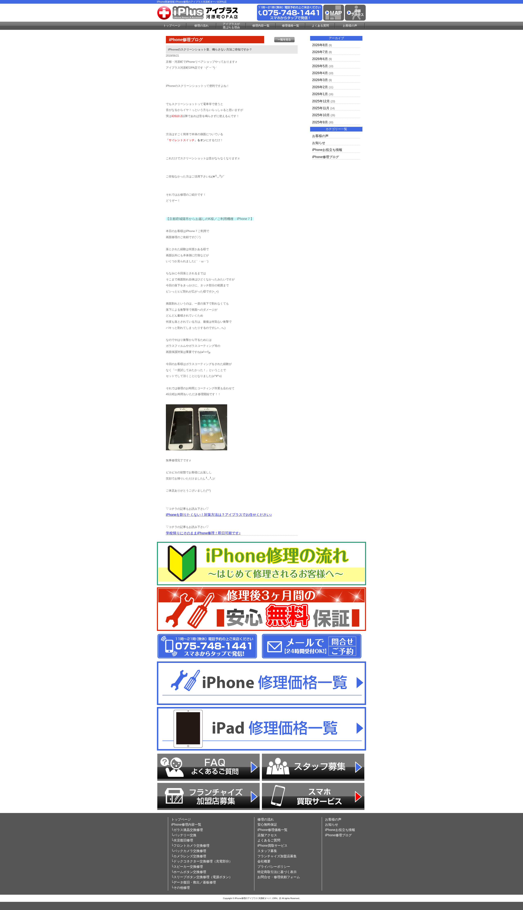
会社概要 (263, 861)
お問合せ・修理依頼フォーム (278, 877)
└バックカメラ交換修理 (188, 851)
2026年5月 (320, 66)
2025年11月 (320, 108)
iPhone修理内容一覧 (186, 824)
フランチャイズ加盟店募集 (277, 856)
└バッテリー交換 (183, 835)
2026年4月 (320, 73)
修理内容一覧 (260, 25)
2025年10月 (321, 115)
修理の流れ (201, 25)
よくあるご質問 (268, 840)
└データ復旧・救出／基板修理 (193, 882)
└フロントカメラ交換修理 (190, 845)
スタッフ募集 (267, 851)
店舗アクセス (267, 835)
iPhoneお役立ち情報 (327, 150)
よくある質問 (320, 25)
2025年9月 (320, 122)
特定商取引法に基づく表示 (277, 872)
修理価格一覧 (290, 25)
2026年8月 (320, 45)
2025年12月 (321, 101)
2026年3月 (320, 80)
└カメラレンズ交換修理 (188, 856)
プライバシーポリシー (273, 866)
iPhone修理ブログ (325, 157)
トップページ (171, 25)
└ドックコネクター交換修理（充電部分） (201, 861)
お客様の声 (350, 25)
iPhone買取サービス (272, 845)
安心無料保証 (267, 824)
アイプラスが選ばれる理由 (231, 25)
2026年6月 (320, 59)
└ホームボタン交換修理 (188, 872)
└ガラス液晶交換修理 (187, 830)
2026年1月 (320, 94)
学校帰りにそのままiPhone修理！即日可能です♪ (203, 533)
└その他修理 (180, 887)
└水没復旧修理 (182, 840)
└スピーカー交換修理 (187, 866)
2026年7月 (320, 52)
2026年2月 (320, 87)
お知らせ (318, 143)
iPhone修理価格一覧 (272, 830)
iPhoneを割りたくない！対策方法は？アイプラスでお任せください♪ (219, 515)
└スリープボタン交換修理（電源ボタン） (201, 877)
